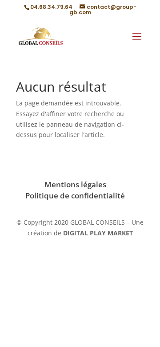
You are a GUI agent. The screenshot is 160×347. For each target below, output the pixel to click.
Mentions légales (75, 184)
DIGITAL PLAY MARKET (98, 233)
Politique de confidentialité (75, 195)
